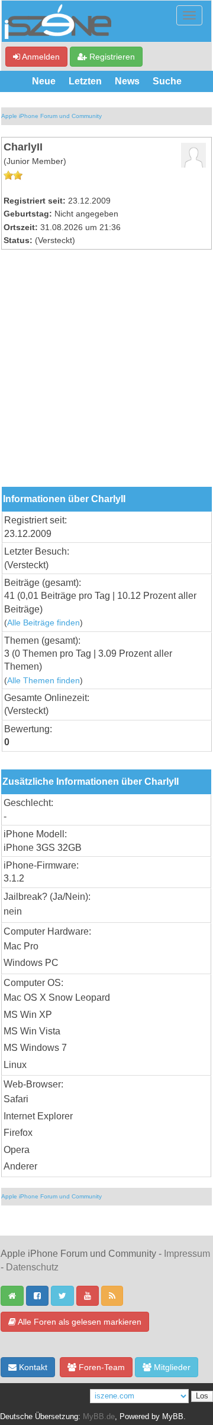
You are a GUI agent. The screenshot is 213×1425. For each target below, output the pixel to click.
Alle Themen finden (43, 680)
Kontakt (32, 1367)
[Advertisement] (106, 374)
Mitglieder (171, 1367)
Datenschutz (32, 1267)
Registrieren (111, 56)
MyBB (172, 1417)
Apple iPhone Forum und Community (51, 116)
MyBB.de (99, 1417)
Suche (167, 81)
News (127, 81)
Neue (44, 81)
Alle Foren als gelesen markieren (78, 1321)
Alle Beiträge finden (43, 622)
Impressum (187, 1254)
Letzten (85, 81)
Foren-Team (100, 1367)
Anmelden (40, 56)
